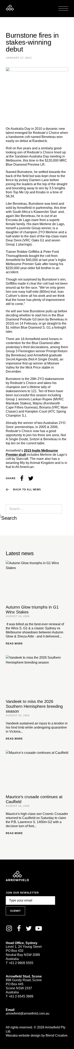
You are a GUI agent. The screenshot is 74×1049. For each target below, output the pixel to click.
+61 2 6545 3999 (21, 996)
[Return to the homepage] (10, 8)
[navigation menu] (63, 9)
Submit (15, 910)
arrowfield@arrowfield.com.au (27, 1013)
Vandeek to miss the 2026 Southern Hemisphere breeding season (34, 706)
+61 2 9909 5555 (21, 963)
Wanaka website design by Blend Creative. (37, 1035)
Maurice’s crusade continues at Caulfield (34, 799)
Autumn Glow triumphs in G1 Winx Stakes (32, 609)
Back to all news (27, 489)
